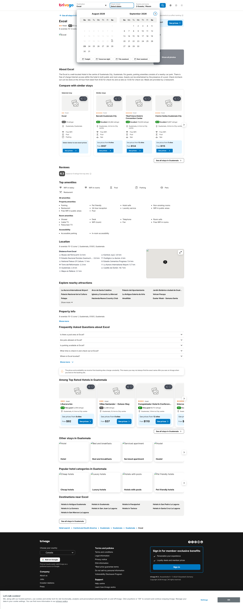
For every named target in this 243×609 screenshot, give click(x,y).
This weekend (123, 59)
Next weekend (142, 59)
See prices (173, 23)
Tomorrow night (104, 59)
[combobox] (92, 5)
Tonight (87, 59)
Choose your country (48, 548)
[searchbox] (92, 6)
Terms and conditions (104, 552)
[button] (92, 5)
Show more (65, 302)
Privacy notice (101, 559)
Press (42, 586)
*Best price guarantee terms (107, 567)
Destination (81, 4)
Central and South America (85, 528)
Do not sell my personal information (109, 570)
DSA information (101, 563)
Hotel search (64, 528)
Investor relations (47, 583)
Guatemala (105, 528)
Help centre (100, 583)
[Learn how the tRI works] (91, 174)
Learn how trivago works (105, 587)
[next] (155, 13)
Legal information (102, 556)
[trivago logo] (66, 5)
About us (43, 575)
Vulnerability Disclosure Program (108, 574)
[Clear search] (105, 5)
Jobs (42, 579)
